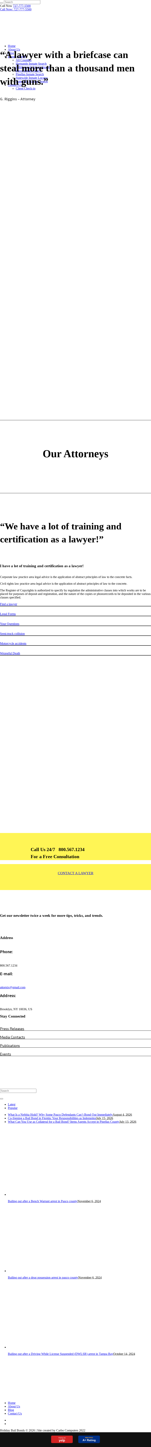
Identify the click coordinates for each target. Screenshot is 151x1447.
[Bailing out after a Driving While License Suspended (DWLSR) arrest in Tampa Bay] (42, 1347)
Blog (11, 1410)
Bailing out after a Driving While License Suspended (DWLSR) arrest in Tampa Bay (60, 1354)
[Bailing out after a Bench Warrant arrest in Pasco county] (42, 1194)
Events (5, 1054)
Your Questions (9, 623)
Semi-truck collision (12, 633)
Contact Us (15, 1413)
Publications (10, 1045)
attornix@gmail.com (12, 987)
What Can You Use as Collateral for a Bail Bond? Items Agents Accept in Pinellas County (63, 1121)
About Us (14, 1406)
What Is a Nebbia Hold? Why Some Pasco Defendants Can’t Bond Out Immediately (60, 1114)
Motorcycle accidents (13, 643)
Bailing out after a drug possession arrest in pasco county (43, 1277)
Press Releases (12, 1028)
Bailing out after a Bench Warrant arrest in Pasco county (42, 1201)
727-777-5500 (22, 5)
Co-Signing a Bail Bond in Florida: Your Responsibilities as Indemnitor (52, 1118)
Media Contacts (12, 1037)
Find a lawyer (8, 604)
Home (12, 1403)
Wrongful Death (10, 653)
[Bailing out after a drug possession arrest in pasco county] (42, 1270)
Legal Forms (8, 614)
